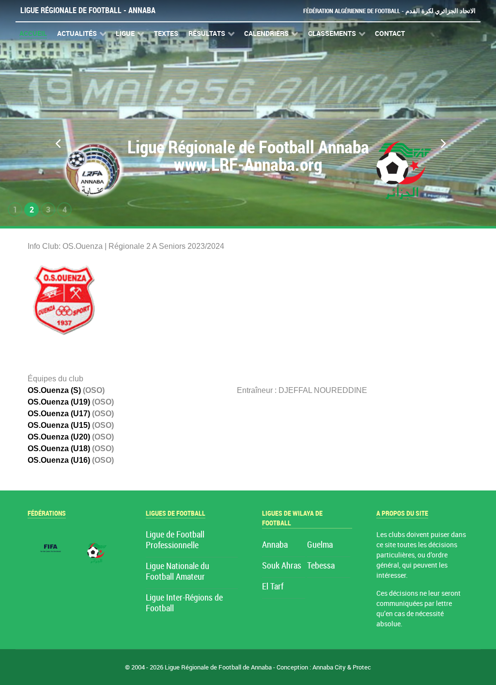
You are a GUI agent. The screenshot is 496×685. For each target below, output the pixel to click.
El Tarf (272, 587)
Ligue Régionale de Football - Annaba (87, 10)
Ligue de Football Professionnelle (175, 540)
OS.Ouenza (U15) (59, 425)
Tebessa (321, 566)
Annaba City (329, 667)
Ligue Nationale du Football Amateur (177, 571)
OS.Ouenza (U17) (59, 413)
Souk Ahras (281, 566)
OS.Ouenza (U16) (59, 460)
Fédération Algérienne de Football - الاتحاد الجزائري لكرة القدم (389, 11)
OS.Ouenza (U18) (59, 448)
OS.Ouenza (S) (54, 390)
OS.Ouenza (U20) (59, 437)
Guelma (320, 545)
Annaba (275, 545)
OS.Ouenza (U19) (59, 402)
